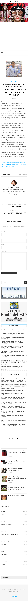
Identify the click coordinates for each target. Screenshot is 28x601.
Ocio (2, 551)
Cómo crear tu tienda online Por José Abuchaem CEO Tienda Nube (13, 403)
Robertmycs (5, 411)
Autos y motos (5, 518)
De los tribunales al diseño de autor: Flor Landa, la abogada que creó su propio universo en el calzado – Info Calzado (13, 380)
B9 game (4, 415)
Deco (2, 528)
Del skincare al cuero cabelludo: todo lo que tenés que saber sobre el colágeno (12, 394)
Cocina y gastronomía (6, 524)
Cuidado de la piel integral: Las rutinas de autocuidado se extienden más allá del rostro (12, 342)
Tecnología (4, 561)
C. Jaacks (17, 591)
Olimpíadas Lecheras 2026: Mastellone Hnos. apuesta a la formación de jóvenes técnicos (13, 408)
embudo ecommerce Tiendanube (11, 424)
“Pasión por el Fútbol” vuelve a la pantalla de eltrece (14, 355)
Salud (2, 558)
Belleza (3, 521)
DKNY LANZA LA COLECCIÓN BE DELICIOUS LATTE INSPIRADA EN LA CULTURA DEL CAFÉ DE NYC (12, 347)
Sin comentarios (23, 174)
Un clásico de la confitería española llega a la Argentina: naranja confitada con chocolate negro (13, 367)
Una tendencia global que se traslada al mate (13, 425)
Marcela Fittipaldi (7, 174)
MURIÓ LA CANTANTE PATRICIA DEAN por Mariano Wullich (13, 387)
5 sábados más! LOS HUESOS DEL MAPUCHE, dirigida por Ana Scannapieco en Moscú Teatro (13, 420)
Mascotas (3, 544)
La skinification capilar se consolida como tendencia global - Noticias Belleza (13, 391)
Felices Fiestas (5, 541)
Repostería (4, 554)
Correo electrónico (6, 238)
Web (2, 244)
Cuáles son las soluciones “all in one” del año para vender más (13, 412)
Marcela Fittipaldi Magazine (14, 9)
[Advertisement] (14, 36)
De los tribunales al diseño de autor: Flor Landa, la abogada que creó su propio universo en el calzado (13, 383)
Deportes (3, 531)
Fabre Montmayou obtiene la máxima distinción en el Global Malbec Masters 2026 (13, 330)
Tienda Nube (5, 402)
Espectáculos (4, 538)
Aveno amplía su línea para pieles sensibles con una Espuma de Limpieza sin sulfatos (13, 359)
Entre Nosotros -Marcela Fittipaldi (9, 534)
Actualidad (14, 81)
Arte (2, 514)
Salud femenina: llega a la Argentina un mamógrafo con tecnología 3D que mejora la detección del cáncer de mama (13, 399)
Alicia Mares (6, 171)
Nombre (3, 231)
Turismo (3, 564)
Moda (2, 548)
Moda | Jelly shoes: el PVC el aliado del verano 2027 (13, 362)
